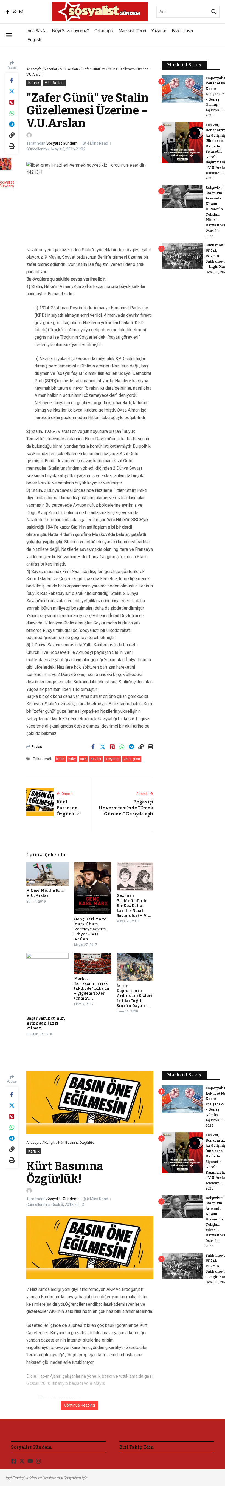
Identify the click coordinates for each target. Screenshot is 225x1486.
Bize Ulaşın (182, 30)
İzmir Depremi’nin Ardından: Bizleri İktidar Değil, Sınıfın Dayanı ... (134, 995)
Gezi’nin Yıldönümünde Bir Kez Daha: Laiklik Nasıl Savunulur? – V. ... (134, 905)
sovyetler (112, 759)
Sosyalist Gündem (62, 143)
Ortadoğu (103, 30)
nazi (83, 759)
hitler (72, 759)
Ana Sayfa (36, 30)
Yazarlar (158, 30)
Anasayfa (33, 69)
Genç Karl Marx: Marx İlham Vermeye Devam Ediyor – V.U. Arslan (90, 929)
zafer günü (131, 759)
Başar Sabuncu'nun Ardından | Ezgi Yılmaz (45, 1023)
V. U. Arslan (69, 69)
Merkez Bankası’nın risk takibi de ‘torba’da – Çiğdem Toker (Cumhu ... (91, 988)
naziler (96, 759)
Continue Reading (79, 1405)
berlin (60, 759)
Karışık (34, 83)
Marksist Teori (132, 30)
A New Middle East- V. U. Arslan (46, 893)
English (34, 39)
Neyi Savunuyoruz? (70, 30)
